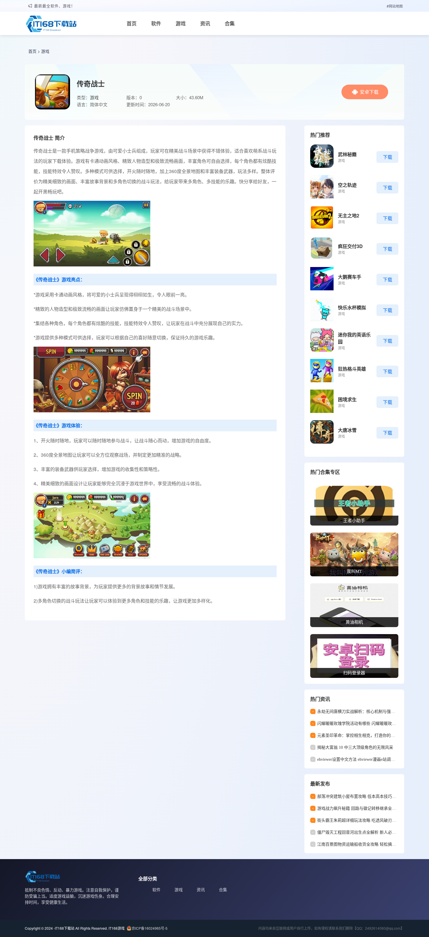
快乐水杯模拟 (352, 307)
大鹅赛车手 (349, 276)
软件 (156, 23)
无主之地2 (348, 215)
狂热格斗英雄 (352, 368)
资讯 (205, 23)
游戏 (181, 23)
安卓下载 (369, 91)
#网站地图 (395, 6)
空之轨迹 (347, 185)
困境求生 (347, 399)
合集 (230, 23)
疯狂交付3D (350, 246)
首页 (132, 23)
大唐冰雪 (347, 430)
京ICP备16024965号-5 (150, 928)
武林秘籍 (347, 154)
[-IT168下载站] (51, 24)
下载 (387, 156)
